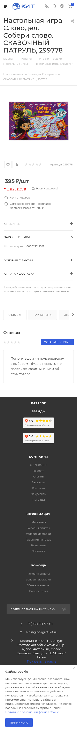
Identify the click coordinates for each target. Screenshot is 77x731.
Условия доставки (38, 533)
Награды (38, 499)
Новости (38, 470)
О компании (38, 465)
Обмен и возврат (39, 585)
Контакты (38, 488)
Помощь (38, 565)
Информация (38, 514)
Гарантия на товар (39, 539)
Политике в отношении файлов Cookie (32, 712)
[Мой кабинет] (62, 6)
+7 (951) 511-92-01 (39, 624)
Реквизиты (38, 545)
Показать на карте (41, 661)
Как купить (43, 314)
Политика (38, 551)
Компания (38, 456)
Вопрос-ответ (38, 591)
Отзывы (14, 314)
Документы (38, 493)
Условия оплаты (39, 528)
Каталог (38, 403)
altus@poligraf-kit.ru (41, 632)
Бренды (39, 411)
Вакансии (39, 482)
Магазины (38, 522)
